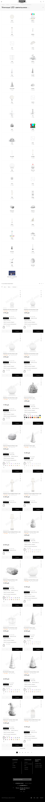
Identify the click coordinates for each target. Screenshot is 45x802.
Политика (26, 767)
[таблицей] (43, 283)
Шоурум (26, 762)
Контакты (14, 767)
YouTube (24, 791)
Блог (13, 763)
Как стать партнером (28, 763)
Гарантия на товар (38, 767)
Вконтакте (21, 791)
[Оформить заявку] (20, 295)
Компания (15, 759)
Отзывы (14, 765)
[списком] (41, 283)
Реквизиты (26, 769)
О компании (15, 762)
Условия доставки (38, 765)
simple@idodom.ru (23, 785)
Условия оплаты (38, 763)
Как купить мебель (38, 760)
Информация (27, 759)
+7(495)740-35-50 (19, 783)
